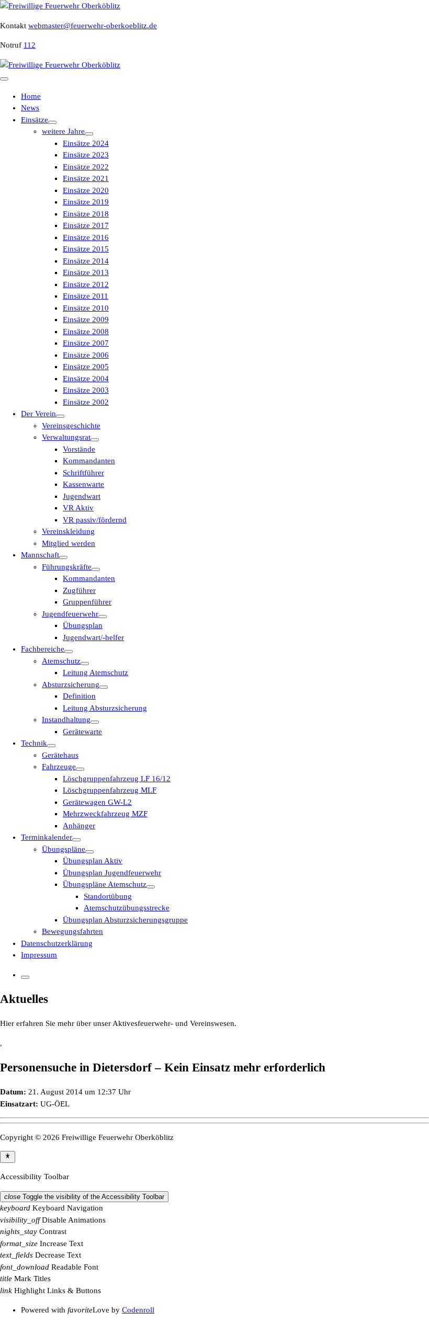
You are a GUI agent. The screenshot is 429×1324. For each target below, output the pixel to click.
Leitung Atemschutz (95, 672)
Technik (34, 743)
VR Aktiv (78, 508)
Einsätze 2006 (86, 355)
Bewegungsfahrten (72, 931)
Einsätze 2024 (86, 143)
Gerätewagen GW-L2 (97, 802)
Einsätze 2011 (85, 296)
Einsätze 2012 (86, 284)
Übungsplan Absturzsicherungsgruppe (125, 920)
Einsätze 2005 (86, 366)
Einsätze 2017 (86, 225)
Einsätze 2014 (86, 261)
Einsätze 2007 (86, 343)
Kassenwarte (83, 484)
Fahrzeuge (59, 766)
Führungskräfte (67, 567)
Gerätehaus (60, 755)
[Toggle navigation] (4, 79)
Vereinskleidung (68, 531)
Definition (79, 696)
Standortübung (108, 896)
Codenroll (138, 1310)
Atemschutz (61, 661)
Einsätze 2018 (86, 214)
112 (30, 45)
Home (31, 96)
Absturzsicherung (70, 684)
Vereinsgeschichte (71, 425)
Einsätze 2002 (86, 402)
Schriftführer (83, 473)
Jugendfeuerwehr (70, 614)
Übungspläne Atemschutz (104, 884)
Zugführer (79, 590)
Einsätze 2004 (86, 378)
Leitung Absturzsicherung (105, 708)
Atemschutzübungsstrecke (127, 908)
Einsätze (34, 120)
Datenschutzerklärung (57, 943)
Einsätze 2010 (86, 308)
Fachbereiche (42, 649)
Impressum (39, 955)
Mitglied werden (68, 543)
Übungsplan (83, 625)
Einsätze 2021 (86, 178)
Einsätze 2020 (86, 190)
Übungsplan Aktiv (92, 861)
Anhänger (79, 825)
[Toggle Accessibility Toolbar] (7, 1156)
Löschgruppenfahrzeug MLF (109, 790)
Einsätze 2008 (86, 331)
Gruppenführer (87, 602)
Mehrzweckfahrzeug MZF (105, 813)
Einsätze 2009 (86, 319)
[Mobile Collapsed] (52, 122)
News (30, 108)
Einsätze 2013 (86, 272)
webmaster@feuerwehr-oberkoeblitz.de (92, 25)
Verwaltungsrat (66, 437)
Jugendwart (81, 496)
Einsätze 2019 (86, 202)
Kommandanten (89, 460)
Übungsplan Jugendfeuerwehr (112, 873)
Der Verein (38, 413)
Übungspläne (63, 849)
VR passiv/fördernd (95, 520)
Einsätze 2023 (86, 155)
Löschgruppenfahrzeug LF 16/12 (117, 778)
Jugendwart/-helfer (93, 637)
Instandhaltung (66, 719)
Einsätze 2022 (86, 167)
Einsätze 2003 (86, 390)
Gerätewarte (82, 731)
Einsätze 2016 (86, 237)
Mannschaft (40, 555)
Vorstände (79, 449)
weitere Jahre (63, 131)
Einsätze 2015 (86, 249)
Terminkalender (46, 837)
